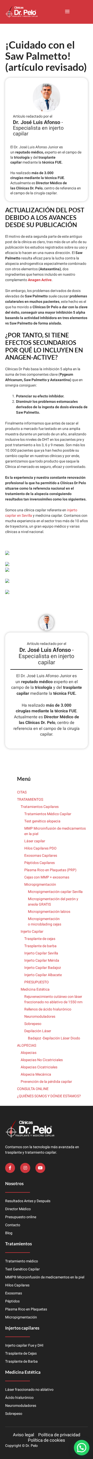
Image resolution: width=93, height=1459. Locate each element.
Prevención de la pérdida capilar (46, 1081)
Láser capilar (35, 841)
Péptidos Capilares (39, 863)
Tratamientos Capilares (40, 806)
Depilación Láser (37, 1031)
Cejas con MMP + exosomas (46, 877)
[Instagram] (25, 1168)
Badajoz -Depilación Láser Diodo (54, 1038)
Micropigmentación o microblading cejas (44, 921)
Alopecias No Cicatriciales (42, 1060)
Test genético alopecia (42, 821)
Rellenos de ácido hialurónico (47, 1009)
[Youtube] (40, 1168)
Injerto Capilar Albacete (43, 975)
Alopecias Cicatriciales (39, 1067)
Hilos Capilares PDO (40, 848)
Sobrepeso (32, 1023)
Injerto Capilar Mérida (41, 960)
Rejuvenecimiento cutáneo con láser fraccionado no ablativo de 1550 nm (53, 999)
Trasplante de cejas (39, 938)
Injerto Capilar (32, 931)
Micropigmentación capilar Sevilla (55, 891)
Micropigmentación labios (49, 911)
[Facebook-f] (10, 1168)
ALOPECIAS (26, 1045)
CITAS (22, 792)
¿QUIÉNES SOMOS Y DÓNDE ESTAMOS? (49, 1096)
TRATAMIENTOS (30, 799)
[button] (67, 12)
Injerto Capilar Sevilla (41, 953)
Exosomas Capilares (40, 855)
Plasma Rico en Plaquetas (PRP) (50, 870)
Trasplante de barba (40, 946)
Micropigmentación (40, 884)
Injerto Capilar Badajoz (42, 967)
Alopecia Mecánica (36, 1074)
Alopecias (28, 1052)
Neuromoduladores (40, 1016)
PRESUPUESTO (36, 982)
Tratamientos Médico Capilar (47, 814)
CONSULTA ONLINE (33, 1089)
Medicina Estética (35, 989)
